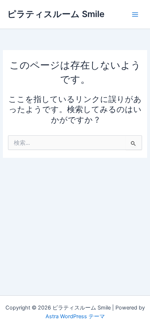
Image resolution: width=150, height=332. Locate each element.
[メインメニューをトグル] (135, 14)
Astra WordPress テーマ (75, 316)
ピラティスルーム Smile (55, 14)
